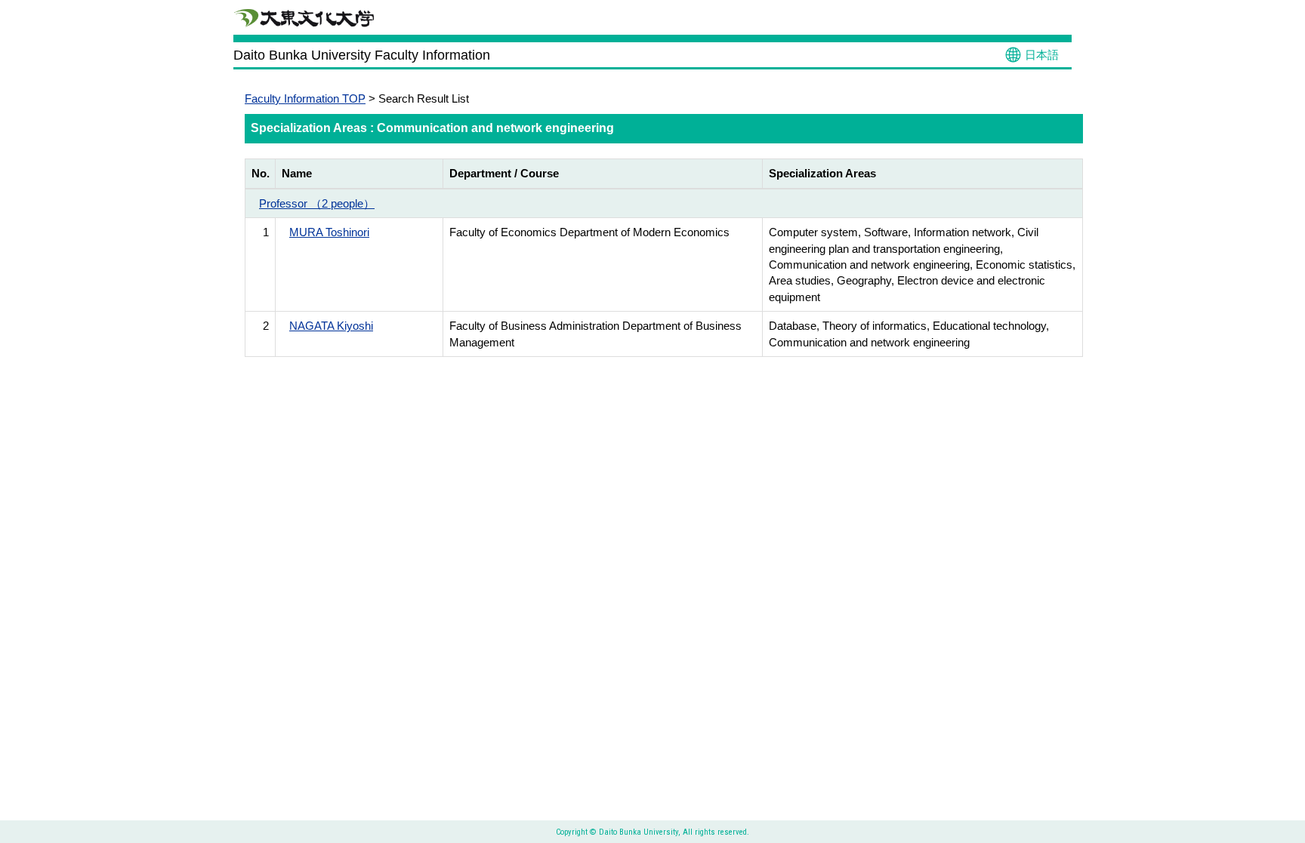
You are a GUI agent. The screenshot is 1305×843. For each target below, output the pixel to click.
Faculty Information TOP (305, 98)
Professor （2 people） (317, 203)
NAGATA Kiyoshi (331, 325)
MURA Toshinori (329, 232)
